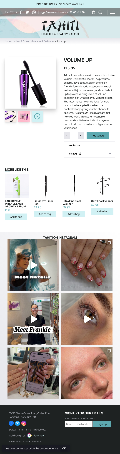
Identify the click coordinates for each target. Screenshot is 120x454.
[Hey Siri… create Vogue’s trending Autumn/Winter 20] (33, 373)
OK (64, 448)
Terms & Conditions (32, 441)
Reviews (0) (74, 153)
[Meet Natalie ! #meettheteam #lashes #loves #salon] (33, 265)
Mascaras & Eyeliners (42, 41)
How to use (74, 145)
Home (8, 41)
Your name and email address (80, 418)
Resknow (38, 435)
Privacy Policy (15, 441)
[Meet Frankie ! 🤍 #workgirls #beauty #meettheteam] (33, 319)
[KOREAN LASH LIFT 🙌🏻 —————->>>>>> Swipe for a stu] (86, 373)
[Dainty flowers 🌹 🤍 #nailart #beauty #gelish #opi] (86, 265)
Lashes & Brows (21, 41)
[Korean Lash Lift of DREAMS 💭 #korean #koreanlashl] (86, 319)
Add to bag (98, 135)
